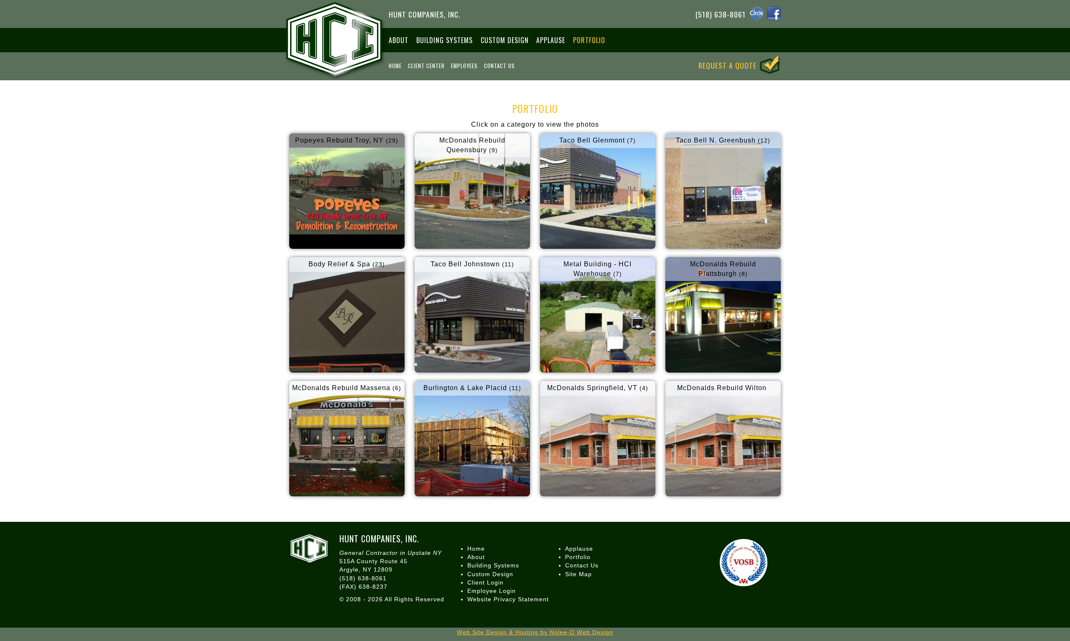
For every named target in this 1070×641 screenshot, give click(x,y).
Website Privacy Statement (508, 599)
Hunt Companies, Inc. (424, 13)
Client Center (426, 66)
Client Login (485, 582)
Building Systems (444, 40)
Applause (550, 40)
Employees (464, 66)
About (398, 40)
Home (395, 66)
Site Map (578, 574)
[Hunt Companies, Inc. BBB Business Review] (694, 559)
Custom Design (505, 40)
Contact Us (499, 66)
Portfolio (589, 40)
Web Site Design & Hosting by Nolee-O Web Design (535, 632)
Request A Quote (728, 64)
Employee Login (491, 590)
